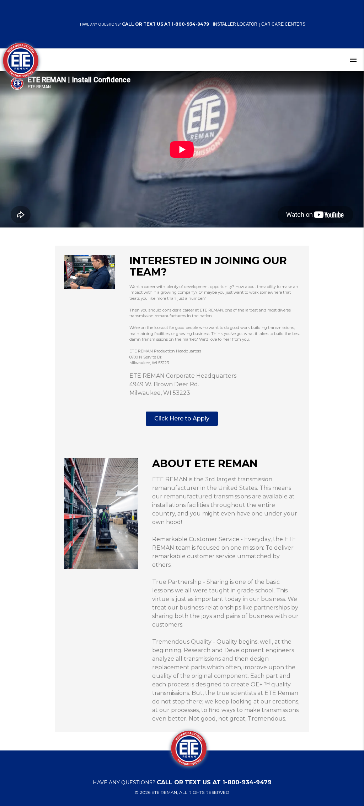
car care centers (283, 24)
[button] (182, 419)
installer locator (235, 24)
